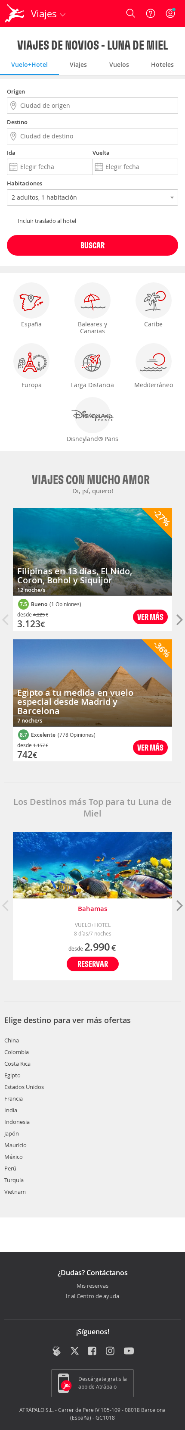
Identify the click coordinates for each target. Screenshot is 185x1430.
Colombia (16, 1052)
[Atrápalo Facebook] (93, 1352)
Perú (10, 1168)
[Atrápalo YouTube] (129, 1352)
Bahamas (92, 908)
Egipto (12, 1075)
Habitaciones (24, 183)
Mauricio (15, 1145)
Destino (17, 122)
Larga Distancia (92, 385)
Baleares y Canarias (92, 327)
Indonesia (17, 1122)
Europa (32, 385)
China (11, 1040)
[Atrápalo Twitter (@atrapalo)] (75, 1352)
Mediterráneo (153, 385)
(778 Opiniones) (77, 734)
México (13, 1157)
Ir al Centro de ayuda (92, 1296)
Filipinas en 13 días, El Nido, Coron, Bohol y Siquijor (74, 575)
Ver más (150, 616)
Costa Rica (17, 1063)
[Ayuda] (150, 13)
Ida (11, 152)
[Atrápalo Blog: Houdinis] (57, 1351)
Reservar (92, 963)
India (10, 1110)
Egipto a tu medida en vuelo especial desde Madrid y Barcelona (75, 702)
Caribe (153, 324)
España (31, 324)
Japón (11, 1133)
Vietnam (15, 1191)
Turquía (14, 1180)
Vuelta (101, 152)
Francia (13, 1098)
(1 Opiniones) (65, 604)
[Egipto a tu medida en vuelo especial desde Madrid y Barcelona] (92, 683)
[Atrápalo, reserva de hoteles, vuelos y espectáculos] (14, 13)
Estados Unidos (24, 1087)
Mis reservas (92, 1286)
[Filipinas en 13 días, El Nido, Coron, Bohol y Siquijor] (92, 552)
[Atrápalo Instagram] (111, 1352)
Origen (16, 91)
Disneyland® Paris (93, 439)
